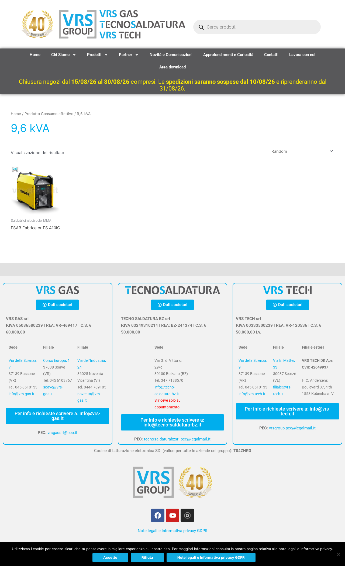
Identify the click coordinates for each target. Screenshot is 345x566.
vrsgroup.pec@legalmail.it (292, 428)
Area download (172, 67)
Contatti (271, 54)
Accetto (110, 557)
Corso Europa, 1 (56, 360)
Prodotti (94, 54)
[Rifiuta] (338, 554)
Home (35, 54)
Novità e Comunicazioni (171, 54)
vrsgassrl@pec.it (62, 432)
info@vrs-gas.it (21, 394)
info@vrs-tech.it (252, 394)
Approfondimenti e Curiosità (228, 54)
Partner (125, 54)
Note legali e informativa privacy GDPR (172, 530)
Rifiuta (147, 557)
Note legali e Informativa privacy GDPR (211, 557)
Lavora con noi (302, 54)
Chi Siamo (60, 54)
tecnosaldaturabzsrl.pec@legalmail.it (177, 439)
